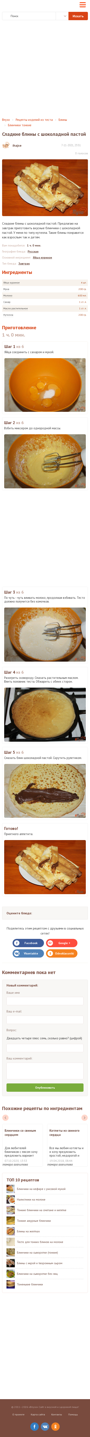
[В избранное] (86, 145)
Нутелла (8, 314)
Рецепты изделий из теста (34, 120)
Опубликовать (45, 1087)
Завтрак (24, 263)
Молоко (7, 295)
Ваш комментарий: (19, 1058)
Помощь (73, 1414)
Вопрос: (11, 1030)
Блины (63, 120)
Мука (6, 289)
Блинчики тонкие (19, 125)
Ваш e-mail (14, 1011)
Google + (64, 943)
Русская (33, 251)
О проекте (18, 1414)
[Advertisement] (45, 69)
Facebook (30, 943)
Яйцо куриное (11, 282)
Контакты (56, 1414)
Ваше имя (13, 993)
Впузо (6, 120)
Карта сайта (38, 1414)
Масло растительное (15, 308)
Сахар (6, 301)
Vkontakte (31, 953)
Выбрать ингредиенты (62, 16)
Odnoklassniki (64, 953)
